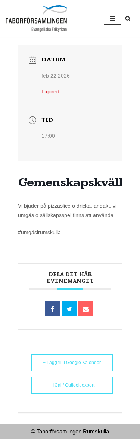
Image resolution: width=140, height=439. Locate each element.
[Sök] (128, 18)
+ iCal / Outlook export (72, 385)
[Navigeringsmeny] (112, 18)
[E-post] (85, 308)
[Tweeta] (69, 308)
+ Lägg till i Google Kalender (72, 362)
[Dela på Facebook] (52, 308)
